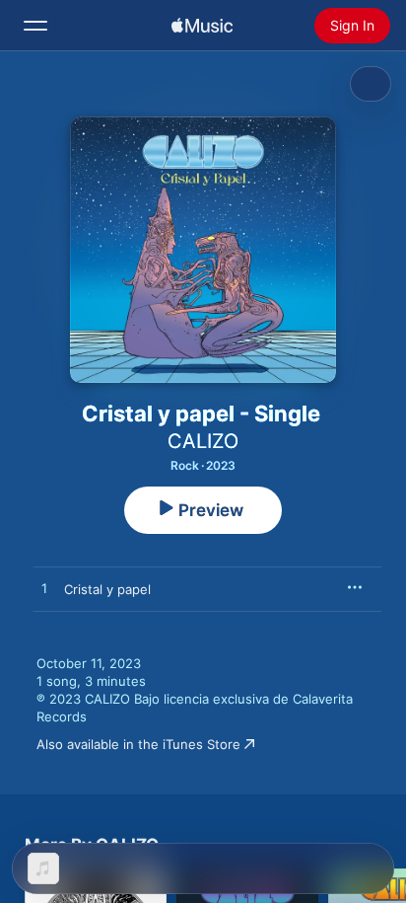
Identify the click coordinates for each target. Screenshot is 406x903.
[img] (202, 26)
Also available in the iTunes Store (138, 744)
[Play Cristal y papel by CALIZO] (44, 589)
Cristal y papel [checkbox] (107, 589)
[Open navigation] (35, 25)
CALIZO (203, 441)
